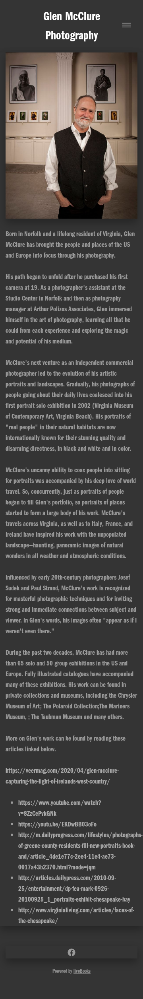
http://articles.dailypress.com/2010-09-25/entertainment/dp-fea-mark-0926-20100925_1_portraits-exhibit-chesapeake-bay (74, 888)
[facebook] (71, 952)
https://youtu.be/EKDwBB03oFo (57, 823)
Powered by (71, 970)
